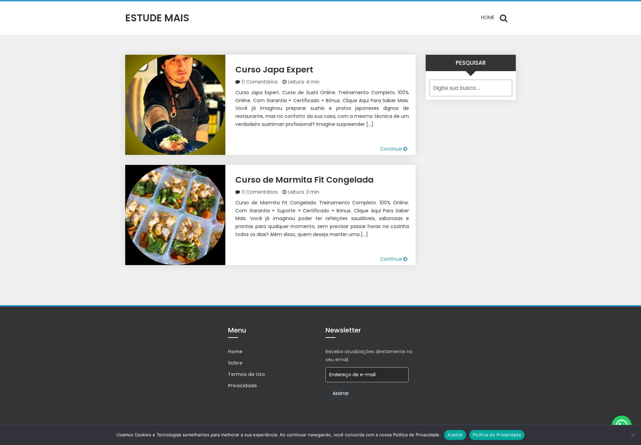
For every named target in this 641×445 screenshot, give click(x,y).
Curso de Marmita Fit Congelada (304, 180)
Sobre (235, 363)
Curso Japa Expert (274, 69)
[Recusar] (632, 435)
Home (487, 17)
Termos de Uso (246, 374)
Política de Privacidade (497, 434)
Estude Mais (157, 18)
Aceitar (455, 434)
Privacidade (242, 385)
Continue (391, 149)
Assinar (341, 393)
